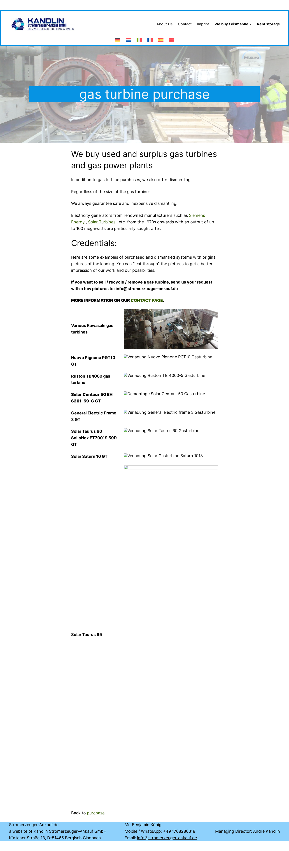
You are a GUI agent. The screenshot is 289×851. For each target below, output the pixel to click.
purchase (96, 813)
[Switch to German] (117, 37)
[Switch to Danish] (172, 37)
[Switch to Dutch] (128, 37)
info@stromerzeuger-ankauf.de (167, 837)
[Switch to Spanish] (161, 37)
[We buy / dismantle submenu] (250, 24)
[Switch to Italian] (139, 37)
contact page (147, 300)
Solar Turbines (101, 222)
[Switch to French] (150, 37)
